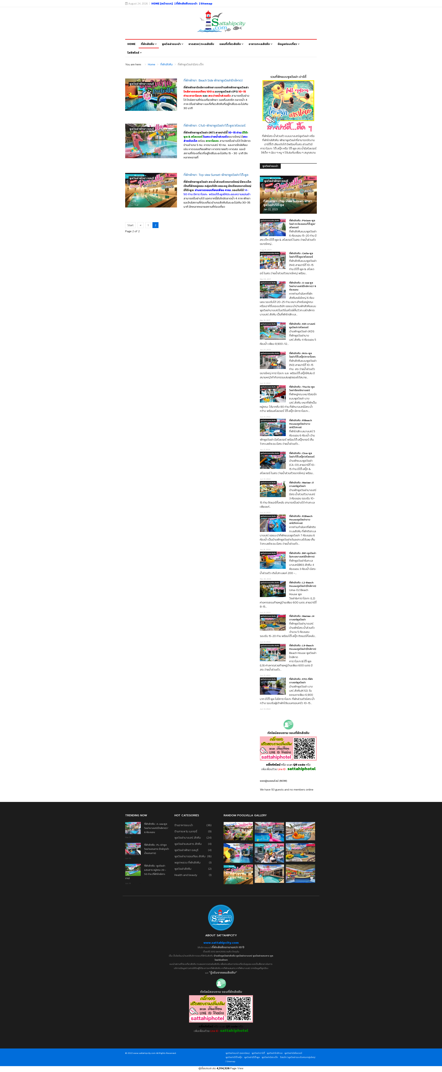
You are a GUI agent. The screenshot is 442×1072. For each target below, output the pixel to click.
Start (130, 225)
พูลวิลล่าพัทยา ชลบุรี (141, 84)
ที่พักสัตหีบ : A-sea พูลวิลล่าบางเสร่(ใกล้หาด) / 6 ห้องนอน (302, 286)
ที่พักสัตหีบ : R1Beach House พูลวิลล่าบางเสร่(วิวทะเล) (300, 424)
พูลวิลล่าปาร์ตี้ (258, 1053)
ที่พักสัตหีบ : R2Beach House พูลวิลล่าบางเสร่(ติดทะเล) (301, 519)
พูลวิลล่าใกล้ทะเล (274, 1053)
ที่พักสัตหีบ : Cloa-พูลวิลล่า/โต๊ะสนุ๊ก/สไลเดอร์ (301, 455)
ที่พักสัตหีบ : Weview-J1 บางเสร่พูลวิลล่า (301, 484)
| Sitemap (205, 3)
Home (131, 44)
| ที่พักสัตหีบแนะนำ (186, 3)
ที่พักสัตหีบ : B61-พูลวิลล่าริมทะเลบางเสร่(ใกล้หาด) (302, 554)
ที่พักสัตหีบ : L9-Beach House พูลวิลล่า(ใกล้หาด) (302, 647)
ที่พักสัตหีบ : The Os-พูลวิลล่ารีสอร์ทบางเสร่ (302, 388)
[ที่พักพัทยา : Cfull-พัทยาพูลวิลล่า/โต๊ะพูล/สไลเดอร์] (151, 141)
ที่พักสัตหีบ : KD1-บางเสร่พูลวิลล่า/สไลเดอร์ (302, 325)
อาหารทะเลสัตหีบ (259, 44)
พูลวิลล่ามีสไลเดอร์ (293, 1053)
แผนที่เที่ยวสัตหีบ (230, 44)
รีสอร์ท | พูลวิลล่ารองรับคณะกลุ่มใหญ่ (297, 1057)
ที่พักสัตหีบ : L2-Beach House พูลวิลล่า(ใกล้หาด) (302, 584)
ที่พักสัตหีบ (147, 44)
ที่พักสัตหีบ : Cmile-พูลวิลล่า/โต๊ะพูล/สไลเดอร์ (301, 255)
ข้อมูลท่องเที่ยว (287, 44)
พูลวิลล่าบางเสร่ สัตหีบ (268, 283)
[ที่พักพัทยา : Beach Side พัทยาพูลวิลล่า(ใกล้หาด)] (151, 94)
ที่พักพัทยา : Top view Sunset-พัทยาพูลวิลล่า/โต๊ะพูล (216, 174)
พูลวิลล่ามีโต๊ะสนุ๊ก (234, 1057)
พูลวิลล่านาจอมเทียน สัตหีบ (270, 221)
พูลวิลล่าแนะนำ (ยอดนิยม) (238, 1053)
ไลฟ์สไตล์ (133, 52)
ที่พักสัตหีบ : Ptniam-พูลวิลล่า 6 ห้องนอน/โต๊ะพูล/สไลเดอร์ (302, 224)
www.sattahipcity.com (221, 942)
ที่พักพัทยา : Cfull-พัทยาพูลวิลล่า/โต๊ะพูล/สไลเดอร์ (215, 125)
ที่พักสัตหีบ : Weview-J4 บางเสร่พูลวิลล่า (301, 617)
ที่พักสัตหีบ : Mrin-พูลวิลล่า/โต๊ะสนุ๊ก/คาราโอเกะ (302, 355)
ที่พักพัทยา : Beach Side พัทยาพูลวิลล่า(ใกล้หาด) (213, 80)
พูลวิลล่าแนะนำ (171, 44)
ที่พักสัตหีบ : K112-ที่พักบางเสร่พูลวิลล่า (301, 680)
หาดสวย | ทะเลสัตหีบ (201, 44)
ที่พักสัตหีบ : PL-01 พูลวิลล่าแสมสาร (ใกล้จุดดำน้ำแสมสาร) (156, 849)
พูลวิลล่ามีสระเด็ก (270, 1057)
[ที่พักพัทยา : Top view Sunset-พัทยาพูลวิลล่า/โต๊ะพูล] (151, 190)
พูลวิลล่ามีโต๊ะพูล (252, 1057)
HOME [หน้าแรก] (162, 3)
